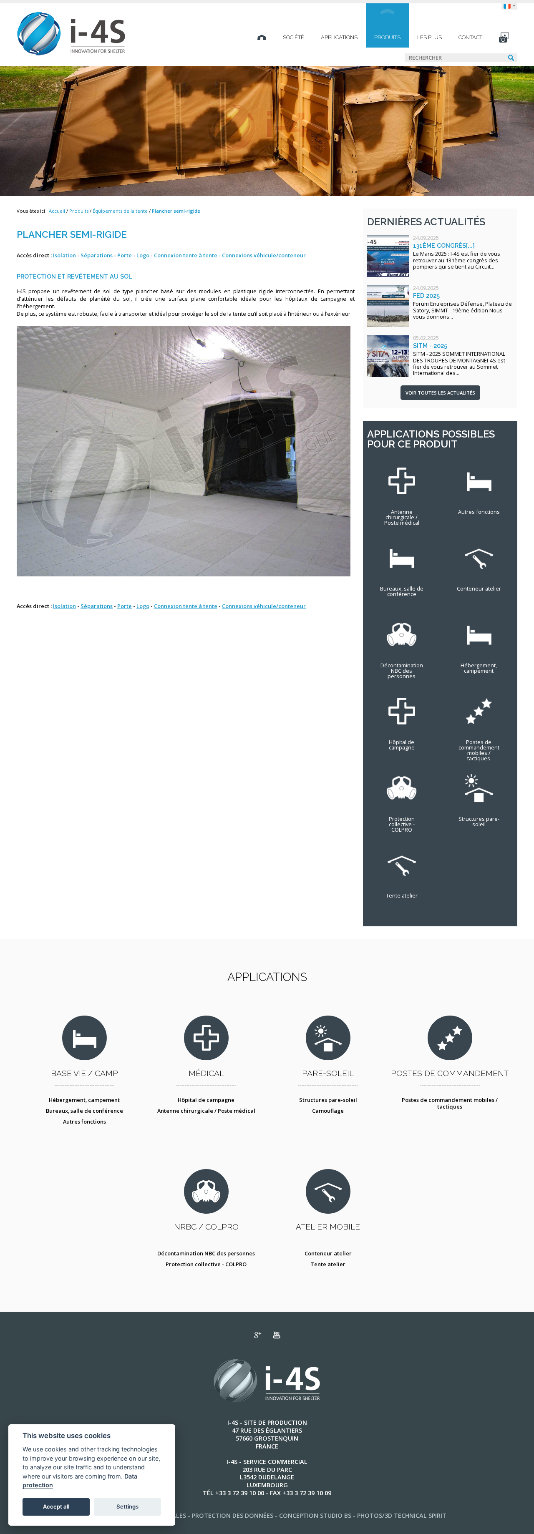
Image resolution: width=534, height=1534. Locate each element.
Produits (387, 37)
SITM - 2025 (430, 345)
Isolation (64, 255)
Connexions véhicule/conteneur (264, 255)
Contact (470, 37)
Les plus (429, 37)
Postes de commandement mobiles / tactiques (450, 1103)
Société (293, 37)
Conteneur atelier (328, 1253)
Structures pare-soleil (328, 1100)
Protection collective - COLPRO (206, 1264)
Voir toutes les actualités (440, 393)
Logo (142, 255)
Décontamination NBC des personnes (206, 1253)
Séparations (97, 255)
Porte (124, 255)
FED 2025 (426, 295)
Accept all (56, 1506)
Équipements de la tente (120, 211)
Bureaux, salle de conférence (84, 1110)
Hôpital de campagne (206, 1100)
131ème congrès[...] (444, 245)
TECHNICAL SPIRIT (420, 1515)
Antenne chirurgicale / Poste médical (206, 1110)
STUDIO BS (335, 1515)
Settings (127, 1506)
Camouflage (328, 1110)
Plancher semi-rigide (176, 211)
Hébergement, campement (84, 1100)
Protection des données (232, 1515)
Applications (339, 37)
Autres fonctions (84, 1121)
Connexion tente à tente (185, 255)
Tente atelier (327, 1264)
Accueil (57, 211)
